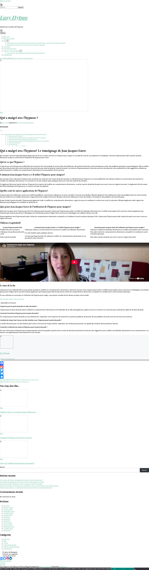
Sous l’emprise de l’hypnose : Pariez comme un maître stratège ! (21, 484)
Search (2, 467)
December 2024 (8, 511)
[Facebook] (1, 363)
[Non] (135, 569)
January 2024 (7, 525)
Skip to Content (5, 1)
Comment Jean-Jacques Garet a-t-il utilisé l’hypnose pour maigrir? (27, 137)
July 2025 (6, 506)
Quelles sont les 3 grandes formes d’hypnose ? (18, 412)
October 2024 (8, 513)
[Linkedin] (10, 558)
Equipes (2, 565)
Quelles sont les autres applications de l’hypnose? (23, 139)
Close (3, 33)
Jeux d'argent (7, 549)
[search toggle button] (1, 5)
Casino (5, 543)
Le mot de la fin (13, 144)
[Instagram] (1, 366)
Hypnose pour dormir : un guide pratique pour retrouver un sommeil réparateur (26, 488)
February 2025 (8, 508)
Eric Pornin (5, 123)
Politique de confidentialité (124, 569)
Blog (4, 41)
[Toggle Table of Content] (1, 131)
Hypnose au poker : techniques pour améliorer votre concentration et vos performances (29, 486)
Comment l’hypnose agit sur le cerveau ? (16, 437)
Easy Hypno (14, 17)
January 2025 (7, 510)
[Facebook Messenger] (1, 377)
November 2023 (8, 527)
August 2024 (7, 515)
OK (113, 569)
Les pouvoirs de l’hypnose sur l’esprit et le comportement (26, 53)
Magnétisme (7, 55)
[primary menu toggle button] (1, 30)
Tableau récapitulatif (14, 142)
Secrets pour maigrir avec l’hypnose (12, 299)
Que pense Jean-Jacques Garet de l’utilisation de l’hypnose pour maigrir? (29, 141)
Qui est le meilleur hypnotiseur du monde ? (17, 463)
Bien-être (6, 37)
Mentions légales (5, 561)
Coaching (6, 47)
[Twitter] (1, 370)
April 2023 (6, 531)
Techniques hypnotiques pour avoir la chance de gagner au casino (22, 482)
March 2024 (7, 523)
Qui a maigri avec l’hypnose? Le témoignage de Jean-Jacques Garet (25, 134)
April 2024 (6, 521)
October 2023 (8, 529)
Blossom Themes (45, 567)
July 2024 (6, 517)
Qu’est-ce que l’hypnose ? (16, 136)
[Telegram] (1, 373)
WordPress (63, 567)
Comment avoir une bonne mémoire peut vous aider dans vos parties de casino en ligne (36, 43)
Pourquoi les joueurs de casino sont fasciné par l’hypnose (26, 45)
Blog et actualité (8, 39)
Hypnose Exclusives (9, 49)
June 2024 (6, 519)
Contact (3, 563)
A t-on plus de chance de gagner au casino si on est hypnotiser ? (21, 480)
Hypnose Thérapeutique (11, 51)
